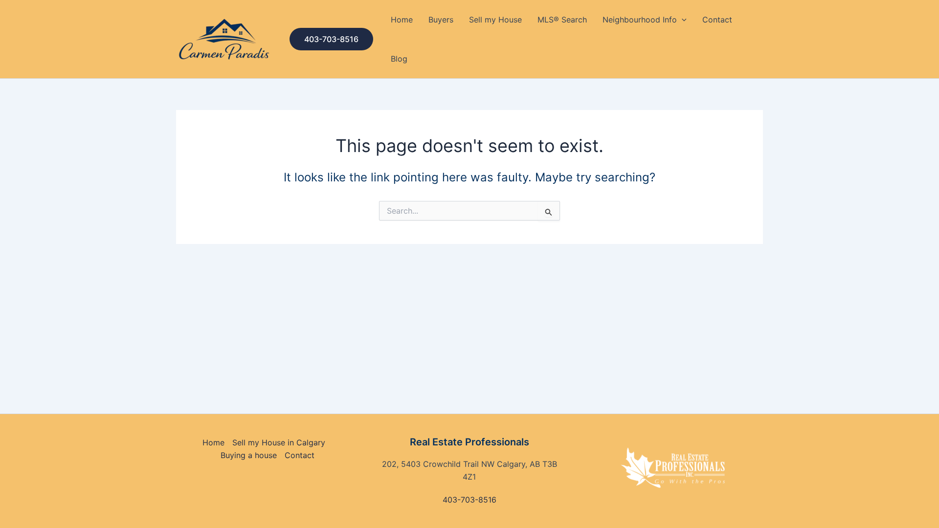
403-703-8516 (469, 500)
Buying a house (249, 455)
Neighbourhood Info (640, 19)
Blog (399, 59)
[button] (331, 39)
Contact (717, 19)
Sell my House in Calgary (278, 442)
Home (402, 19)
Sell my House (495, 19)
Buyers (440, 19)
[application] (682, 19)
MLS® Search (562, 19)
